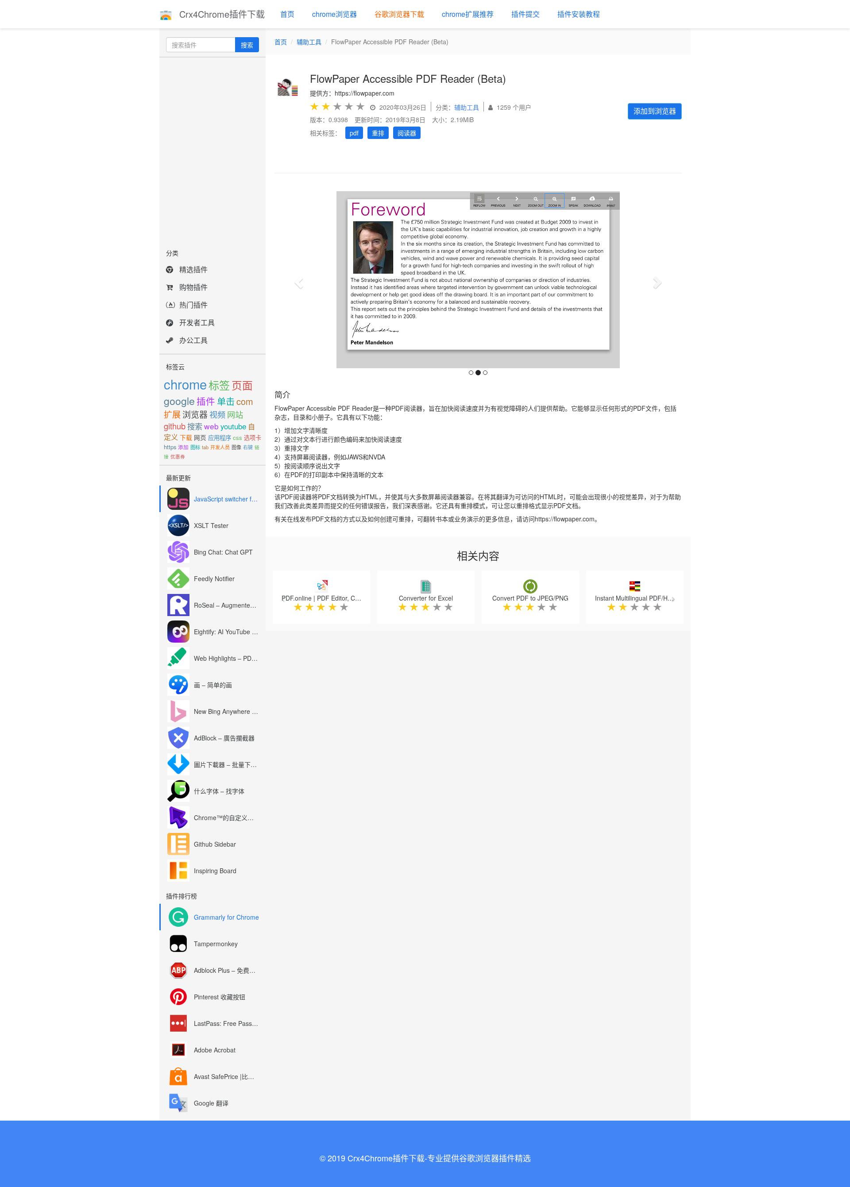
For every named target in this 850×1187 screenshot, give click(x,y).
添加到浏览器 (655, 111)
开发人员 (220, 447)
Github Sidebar (215, 844)
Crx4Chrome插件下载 (221, 14)
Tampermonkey (216, 943)
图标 (195, 447)
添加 (183, 447)
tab (205, 447)
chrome (185, 383)
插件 (206, 401)
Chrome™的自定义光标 (226, 817)
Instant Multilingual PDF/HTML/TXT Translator (659, 598)
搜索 (247, 44)
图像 (236, 447)
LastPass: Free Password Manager (226, 1023)
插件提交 (525, 14)
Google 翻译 (211, 1102)
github (174, 426)
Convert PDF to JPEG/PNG (530, 598)
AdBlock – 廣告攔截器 (224, 737)
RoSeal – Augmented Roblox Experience (226, 605)
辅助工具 (309, 41)
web (211, 426)
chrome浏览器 (334, 14)
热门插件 (193, 305)
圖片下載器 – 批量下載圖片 (226, 764)
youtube (233, 426)
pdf (354, 132)
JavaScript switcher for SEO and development (226, 498)
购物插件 (193, 287)
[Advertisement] (212, 150)
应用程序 (219, 437)
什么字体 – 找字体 (219, 790)
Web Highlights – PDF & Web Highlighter (226, 658)
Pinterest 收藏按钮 (219, 996)
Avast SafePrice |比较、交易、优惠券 (226, 1076)
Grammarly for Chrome (226, 917)
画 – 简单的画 (213, 684)
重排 (378, 132)
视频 (217, 414)
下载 (186, 437)
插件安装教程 (578, 14)
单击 (226, 401)
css (237, 437)
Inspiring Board (215, 870)
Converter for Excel (426, 598)
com (244, 401)
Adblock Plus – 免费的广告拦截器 (226, 970)
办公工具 (193, 340)
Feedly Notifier (214, 578)
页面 (242, 385)
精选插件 (193, 269)
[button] (297, 279)
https (170, 447)
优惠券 (177, 456)
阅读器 (407, 132)
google (179, 400)
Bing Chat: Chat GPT (223, 551)
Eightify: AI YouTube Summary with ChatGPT (226, 631)
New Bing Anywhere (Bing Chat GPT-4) (226, 711)
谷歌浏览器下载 (399, 14)
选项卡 (252, 437)
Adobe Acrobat (215, 1049)
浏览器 (195, 414)
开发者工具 (197, 322)
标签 (219, 385)
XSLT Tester (211, 525)
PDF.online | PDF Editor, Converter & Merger (344, 598)
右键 (248, 447)
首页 (287, 14)
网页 (200, 437)
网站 (235, 414)
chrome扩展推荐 (468, 14)
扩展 (172, 414)
